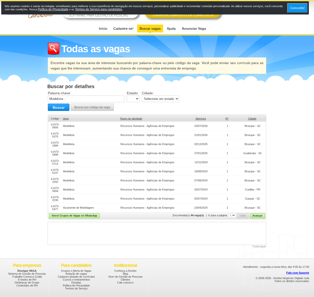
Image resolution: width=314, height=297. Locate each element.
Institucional (125, 265)
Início (103, 28)
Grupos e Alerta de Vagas (76, 270)
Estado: (133, 93)
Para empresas (27, 265)
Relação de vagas (76, 273)
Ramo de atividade (131, 118)
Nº (226, 118)
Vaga (66, 118)
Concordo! (297, 8)
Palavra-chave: (59, 93)
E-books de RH (27, 279)
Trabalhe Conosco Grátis (27, 276)
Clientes (125, 279)
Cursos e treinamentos (76, 279)
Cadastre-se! (123, 28)
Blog (125, 273)
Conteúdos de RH (27, 285)
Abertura (201, 118)
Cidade (252, 118)
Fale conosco (125, 282)
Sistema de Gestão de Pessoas (27, 273)
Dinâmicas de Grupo (27, 282)
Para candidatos (76, 265)
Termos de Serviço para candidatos (98, 9)
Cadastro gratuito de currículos (76, 276)
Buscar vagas (150, 28)
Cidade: (148, 93)
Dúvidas (76, 282)
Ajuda (171, 28)
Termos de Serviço (76, 288)
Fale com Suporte (297, 272)
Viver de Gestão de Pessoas (125, 276)
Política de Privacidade (76, 285)
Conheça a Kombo (125, 270)
